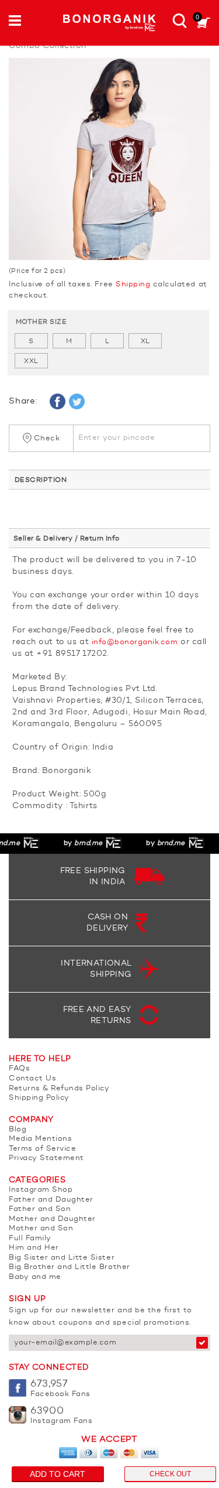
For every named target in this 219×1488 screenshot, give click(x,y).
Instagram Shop (40, 1189)
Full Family (30, 1238)
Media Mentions (40, 1138)
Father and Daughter (51, 1199)
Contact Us (32, 1078)
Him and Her (34, 1247)
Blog (17, 1129)
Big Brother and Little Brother (69, 1267)
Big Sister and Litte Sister (61, 1257)
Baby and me (35, 1277)
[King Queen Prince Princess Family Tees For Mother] (109, 159)
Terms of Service (42, 1148)
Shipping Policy (39, 1098)
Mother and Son (41, 1228)
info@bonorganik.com (135, 642)
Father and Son (40, 1209)
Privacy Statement (46, 1158)
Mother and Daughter (52, 1219)
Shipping (133, 284)
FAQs (19, 1068)
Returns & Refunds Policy (59, 1088)
